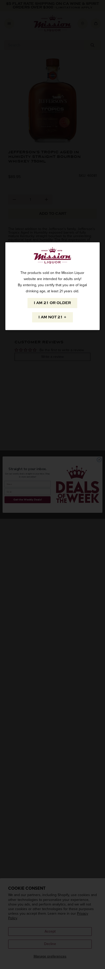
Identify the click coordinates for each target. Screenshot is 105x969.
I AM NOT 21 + (52, 317)
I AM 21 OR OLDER (52, 303)
